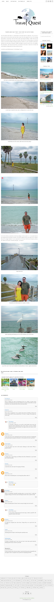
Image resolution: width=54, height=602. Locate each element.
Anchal (6, 529)
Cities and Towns (33, 580)
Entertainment (40, 580)
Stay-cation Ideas (22, 587)
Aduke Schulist (7, 443)
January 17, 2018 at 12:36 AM (8, 520)
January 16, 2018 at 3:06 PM (8, 491)
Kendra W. (7, 409)
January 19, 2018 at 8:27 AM (8, 549)
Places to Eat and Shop (48, 585)
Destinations (13, 1)
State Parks (15, 587)
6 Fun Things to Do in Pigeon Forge (46, 104)
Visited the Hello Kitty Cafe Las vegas (22, 388)
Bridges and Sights (28, 578)
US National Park (35, 587)
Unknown (6, 433)
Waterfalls (42, 587)
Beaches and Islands (5, 371)
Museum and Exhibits (9, 585)
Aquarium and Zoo (4, 578)
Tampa (19, 371)
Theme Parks (28, 587)
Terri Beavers (7, 398)
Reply (36, 406)
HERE (52, 106)
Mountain (2, 585)
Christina (6, 463)
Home (3, 1)
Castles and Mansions (17, 580)
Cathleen (6, 500)
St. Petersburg (15, 371)
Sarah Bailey (7, 490)
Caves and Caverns (25, 580)
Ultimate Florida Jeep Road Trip (45, 79)
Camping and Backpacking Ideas (6, 580)
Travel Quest (11, 421)
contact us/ (26, 598)
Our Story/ (21, 598)
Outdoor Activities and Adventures (27, 585)
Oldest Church (17, 585)
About (7, 1)
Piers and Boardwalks (39, 585)
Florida (11, 371)
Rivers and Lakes (3, 587)
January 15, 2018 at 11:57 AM (8, 411)
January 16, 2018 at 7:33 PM (8, 501)
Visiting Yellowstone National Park (30, 388)
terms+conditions (31, 598)
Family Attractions (48, 580)
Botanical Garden (20, 578)
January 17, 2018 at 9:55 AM (12, 483)
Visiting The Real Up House (13, 388)
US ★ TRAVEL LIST (21, 1)
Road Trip (9, 587)
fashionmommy (8, 538)
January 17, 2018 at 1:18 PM (8, 539)
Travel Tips (29, 1)
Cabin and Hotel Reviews (37, 578)
